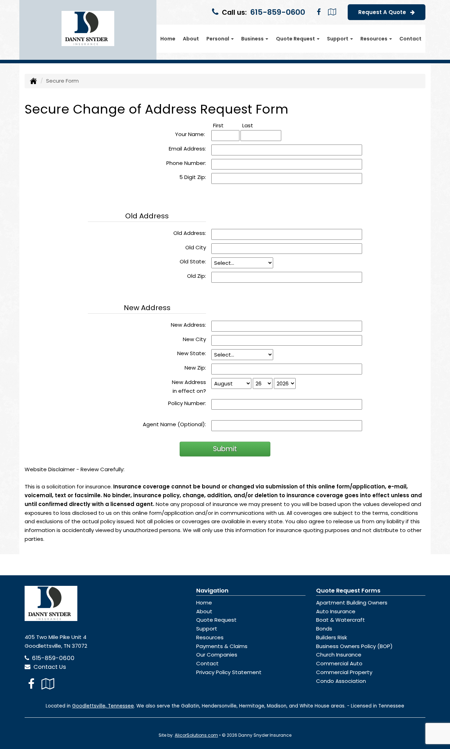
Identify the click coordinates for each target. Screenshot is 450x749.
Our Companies (216, 654)
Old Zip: (196, 276)
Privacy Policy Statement (229, 672)
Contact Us (48, 667)
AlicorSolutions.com (196, 735)
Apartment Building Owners (351, 602)
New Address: (188, 324)
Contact (410, 38)
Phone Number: (186, 163)
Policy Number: (187, 403)
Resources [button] (374, 38)
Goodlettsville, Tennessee (103, 706)
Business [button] (253, 38)
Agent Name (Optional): (174, 424)
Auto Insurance (335, 611)
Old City (195, 247)
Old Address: (189, 233)
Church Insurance (338, 654)
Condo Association (341, 681)
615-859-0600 (277, 12)
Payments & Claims (222, 646)
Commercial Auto (339, 663)
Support (206, 628)
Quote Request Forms (348, 591)
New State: (191, 353)
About (191, 38)
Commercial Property (344, 672)
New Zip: (195, 367)
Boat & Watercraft (340, 619)
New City (194, 339)
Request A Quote (384, 12)
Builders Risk (331, 637)
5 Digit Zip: (192, 177)
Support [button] (338, 38)
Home (167, 38)
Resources (210, 637)
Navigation (212, 591)
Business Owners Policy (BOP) (354, 646)
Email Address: (187, 148)
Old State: (193, 261)
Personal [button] (218, 38)
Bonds (324, 628)
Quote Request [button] (296, 38)
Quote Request (216, 619)
